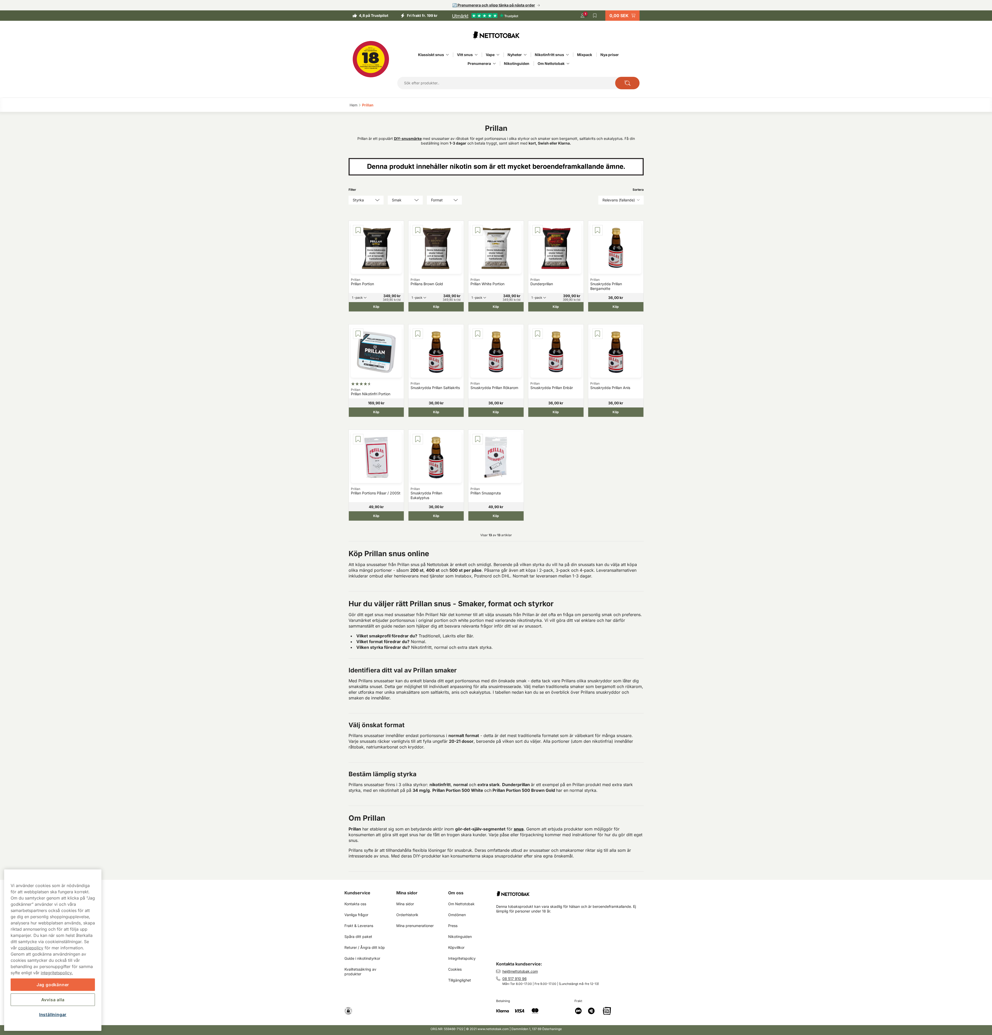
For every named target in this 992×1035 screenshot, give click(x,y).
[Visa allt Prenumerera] (494, 63)
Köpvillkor (456, 947)
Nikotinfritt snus (549, 54)
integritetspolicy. (57, 972)
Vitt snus (465, 54)
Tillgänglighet (459, 980)
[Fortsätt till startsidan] (572, 892)
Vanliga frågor (356, 915)
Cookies (455, 969)
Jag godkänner (53, 984)
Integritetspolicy (462, 958)
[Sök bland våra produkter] (627, 83)
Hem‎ (353, 105)
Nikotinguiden (516, 63)
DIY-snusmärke (408, 138)
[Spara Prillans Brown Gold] (418, 230)
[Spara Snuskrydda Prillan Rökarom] (478, 334)
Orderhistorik (407, 915)
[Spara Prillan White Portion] (478, 230)
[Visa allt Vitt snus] (476, 54)
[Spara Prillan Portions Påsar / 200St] (358, 439)
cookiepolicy (30, 947)
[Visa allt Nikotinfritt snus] (567, 54)
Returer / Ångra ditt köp (364, 947)
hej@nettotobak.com (520, 971)
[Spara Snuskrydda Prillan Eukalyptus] (418, 439)
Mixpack (584, 54)
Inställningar (52, 1014)
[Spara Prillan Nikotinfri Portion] (358, 334)
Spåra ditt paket (358, 936)
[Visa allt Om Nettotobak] (568, 63)
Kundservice (357, 892)
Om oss (455, 892)
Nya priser (609, 54)
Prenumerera (479, 63)
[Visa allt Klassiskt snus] (447, 54)
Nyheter (515, 54)
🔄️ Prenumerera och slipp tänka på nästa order (493, 5)
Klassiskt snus (431, 54)
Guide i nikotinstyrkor (362, 958)
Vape (490, 54)
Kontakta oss (355, 904)
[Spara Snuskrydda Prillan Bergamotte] (597, 230)
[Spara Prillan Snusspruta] (478, 439)
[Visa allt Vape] (498, 54)
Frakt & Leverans (358, 925)
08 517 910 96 (514, 978)
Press (452, 925)
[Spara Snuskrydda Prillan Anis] (597, 334)
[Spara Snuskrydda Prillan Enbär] (537, 334)
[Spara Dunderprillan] (537, 230)
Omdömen (457, 915)
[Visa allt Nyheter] (525, 54)
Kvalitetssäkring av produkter (360, 971)
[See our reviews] (485, 15)
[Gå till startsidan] (496, 35)
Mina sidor (407, 892)
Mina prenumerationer (415, 925)
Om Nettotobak (551, 63)
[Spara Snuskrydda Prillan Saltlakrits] (418, 334)
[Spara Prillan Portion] (358, 230)
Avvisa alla (53, 999)
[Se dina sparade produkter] (595, 15)
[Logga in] (582, 15)
